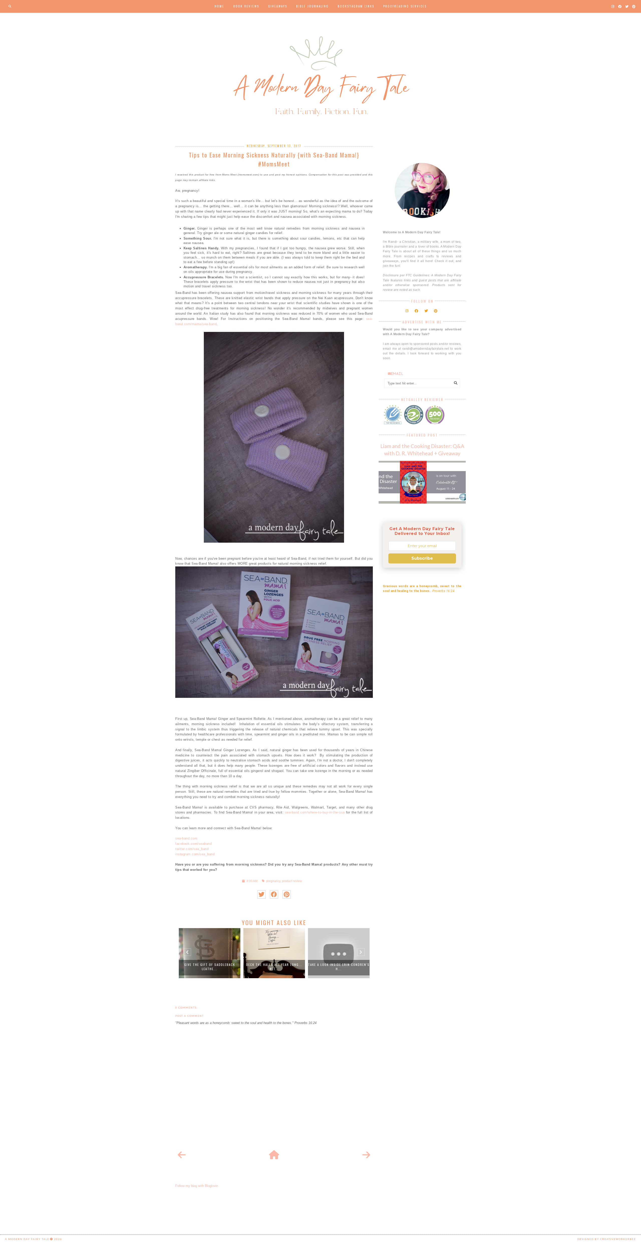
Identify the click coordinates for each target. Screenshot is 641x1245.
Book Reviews (246, 6)
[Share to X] (261, 894)
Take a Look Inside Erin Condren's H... (287, 966)
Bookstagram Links (356, 6)
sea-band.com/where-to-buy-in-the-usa (315, 812)
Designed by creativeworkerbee (606, 1238)
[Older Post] (366, 1155)
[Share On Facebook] (274, 894)
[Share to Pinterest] (286, 894)
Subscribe (422, 558)
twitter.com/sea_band (192, 849)
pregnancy (273, 881)
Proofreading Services (405, 6)
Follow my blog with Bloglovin (196, 1186)
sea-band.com (186, 838)
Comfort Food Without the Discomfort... (351, 966)
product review (292, 881)
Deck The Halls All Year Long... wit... (222, 966)
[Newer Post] (181, 1155)
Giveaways (277, 6)
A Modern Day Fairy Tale (27, 1238)
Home (219, 6)
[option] (222, 953)
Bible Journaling (312, 6)
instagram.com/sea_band (195, 854)
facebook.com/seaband (193, 844)
